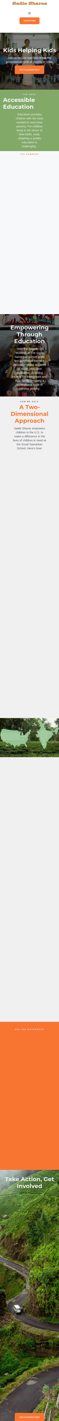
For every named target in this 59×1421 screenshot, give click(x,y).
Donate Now (29, 21)
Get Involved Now (29, 69)
